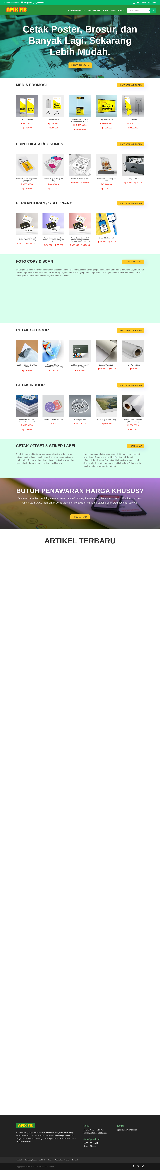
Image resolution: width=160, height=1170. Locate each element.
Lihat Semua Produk (130, 85)
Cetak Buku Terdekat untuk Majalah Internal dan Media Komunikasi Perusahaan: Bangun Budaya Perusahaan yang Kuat (78, 637)
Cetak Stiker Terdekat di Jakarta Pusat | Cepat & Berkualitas (48, 731)
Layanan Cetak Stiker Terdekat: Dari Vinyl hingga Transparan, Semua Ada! (55, 1104)
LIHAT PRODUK (80, 65)
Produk (19, 1160)
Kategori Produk (75, 10)
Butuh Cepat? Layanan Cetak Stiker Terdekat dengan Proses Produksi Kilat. (56, 1010)
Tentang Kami (94, 10)
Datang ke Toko (133, 262)
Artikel (105, 10)
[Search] (153, 10)
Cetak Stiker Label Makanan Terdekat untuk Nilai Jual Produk (49, 824)
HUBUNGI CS (135, 446)
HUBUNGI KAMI (80, 517)
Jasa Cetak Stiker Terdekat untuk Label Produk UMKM (45, 917)
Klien (113, 10)
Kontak (121, 10)
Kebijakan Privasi (62, 1160)
